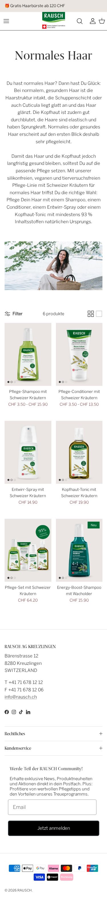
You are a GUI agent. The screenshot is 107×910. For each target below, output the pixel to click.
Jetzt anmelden (53, 828)
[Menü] (6, 21)
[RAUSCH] (53, 20)
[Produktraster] (90, 313)
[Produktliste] (99, 313)
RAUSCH (24, 890)
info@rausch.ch (21, 697)
